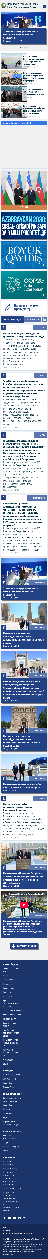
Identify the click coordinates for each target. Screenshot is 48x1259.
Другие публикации (26, 946)
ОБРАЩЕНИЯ (9, 1157)
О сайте (6, 1230)
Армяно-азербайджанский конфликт (10, 1004)
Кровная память (10, 1019)
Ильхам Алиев (28, 7)
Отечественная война (12, 1010)
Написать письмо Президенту (26, 307)
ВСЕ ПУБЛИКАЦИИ (12, 319)
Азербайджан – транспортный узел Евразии (11, 1033)
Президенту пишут (10, 1169)
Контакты (7, 1151)
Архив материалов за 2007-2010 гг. (18, 1233)
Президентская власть (12, 1075)
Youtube (9, 1218)
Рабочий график (9, 1079)
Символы (7, 992)
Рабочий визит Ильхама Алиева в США (10, 1053)
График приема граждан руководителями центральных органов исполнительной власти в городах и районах (12, 1201)
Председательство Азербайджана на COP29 (10, 1043)
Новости (6, 1109)
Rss (24, 1218)
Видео (5, 1064)
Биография (7, 1083)
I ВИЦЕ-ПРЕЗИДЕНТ (12, 1094)
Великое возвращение (12, 1015)
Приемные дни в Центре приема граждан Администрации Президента (9, 1178)
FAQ (5, 1227)
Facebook (14, 1218)
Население (7, 984)
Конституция (8, 988)
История (6, 976)
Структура (7, 1142)
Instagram (4, 1218)
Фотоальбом (8, 1060)
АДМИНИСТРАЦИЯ (12, 1131)
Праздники (7, 996)
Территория (8, 980)
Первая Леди (8, 1087)
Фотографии (8, 1113)
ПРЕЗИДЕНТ (9, 1071)
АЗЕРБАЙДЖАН (10, 964)
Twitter (19, 1218)
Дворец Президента (11, 1147)
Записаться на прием (12, 1188)
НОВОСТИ (34, 319)
